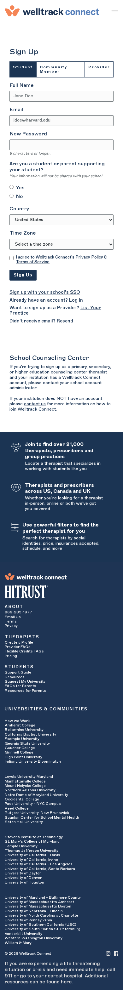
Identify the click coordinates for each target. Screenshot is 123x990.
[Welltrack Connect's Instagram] (108, 953)
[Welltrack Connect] (52, 10)
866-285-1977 (18, 612)
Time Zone (22, 233)
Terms (11, 621)
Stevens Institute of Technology (34, 837)
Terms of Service (33, 262)
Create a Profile (19, 642)
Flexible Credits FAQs (24, 651)
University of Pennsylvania (28, 920)
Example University (22, 739)
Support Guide (18, 672)
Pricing (11, 656)
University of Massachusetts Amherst (39, 902)
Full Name (21, 85)
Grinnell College (19, 752)
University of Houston (24, 882)
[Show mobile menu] (114, 11)
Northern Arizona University (30, 790)
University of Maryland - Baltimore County (43, 897)
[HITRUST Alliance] (61, 591)
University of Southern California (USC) (40, 924)
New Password (28, 133)
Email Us (13, 617)
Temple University (21, 846)
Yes (20, 187)
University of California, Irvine (31, 860)
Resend (65, 321)
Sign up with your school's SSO (44, 292)
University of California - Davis (32, 855)
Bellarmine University (24, 729)
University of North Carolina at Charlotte (41, 915)
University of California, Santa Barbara (40, 869)
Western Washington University (33, 938)
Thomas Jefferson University (31, 850)
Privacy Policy (89, 257)
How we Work (17, 721)
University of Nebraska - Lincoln (34, 911)
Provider (99, 67)
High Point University (23, 757)
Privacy (11, 626)
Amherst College (20, 725)
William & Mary (18, 943)
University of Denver (23, 877)
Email (16, 109)
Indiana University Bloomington (33, 761)
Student (23, 67)
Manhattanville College (25, 781)
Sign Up (23, 275)
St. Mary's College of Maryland (32, 841)
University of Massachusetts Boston (38, 906)
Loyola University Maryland (29, 776)
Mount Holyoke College (25, 786)
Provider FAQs (18, 647)
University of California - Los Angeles (39, 864)
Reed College (17, 808)
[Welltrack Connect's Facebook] (116, 953)
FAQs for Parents (20, 686)
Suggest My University (25, 681)
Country (19, 208)
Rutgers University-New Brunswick (37, 813)
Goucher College (20, 748)
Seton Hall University (24, 822)
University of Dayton (23, 873)
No (19, 196)
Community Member (53, 69)
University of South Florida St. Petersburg (42, 929)
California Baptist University (30, 734)
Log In (76, 300)
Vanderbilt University (23, 934)
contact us (35, 404)
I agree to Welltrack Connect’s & (61, 259)
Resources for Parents (25, 690)
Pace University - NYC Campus (33, 803)
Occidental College (22, 799)
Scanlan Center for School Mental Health (42, 817)
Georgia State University (27, 743)
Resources (15, 677)
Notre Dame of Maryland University (36, 795)
